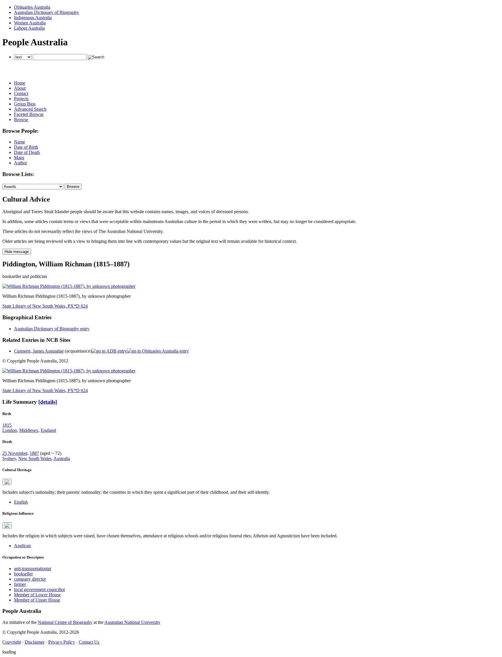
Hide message (17, 251)
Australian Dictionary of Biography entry (51, 328)
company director (30, 579)
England (48, 430)
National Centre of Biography (65, 622)
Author (20, 162)
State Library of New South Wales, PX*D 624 (45, 306)
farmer (20, 584)
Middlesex (28, 430)
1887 (34, 453)
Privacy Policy (61, 642)
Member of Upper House (37, 599)
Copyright (11, 642)
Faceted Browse (29, 114)
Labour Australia (29, 28)
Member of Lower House (37, 594)
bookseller (23, 573)
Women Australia (30, 22)
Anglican (22, 545)
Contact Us (89, 642)
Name (19, 141)
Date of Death (27, 152)
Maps (19, 157)
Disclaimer (34, 642)
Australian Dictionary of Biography (46, 12)
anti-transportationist (32, 568)
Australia (61, 458)
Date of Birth (26, 147)
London (9, 430)
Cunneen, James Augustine (39, 351)
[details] (47, 402)
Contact (21, 93)
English (21, 502)
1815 (7, 425)
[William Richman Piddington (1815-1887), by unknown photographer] (68, 286)
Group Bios (24, 103)
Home (19, 82)
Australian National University (132, 622)
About (20, 88)
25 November (14, 453)
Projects (21, 98)
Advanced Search (30, 109)
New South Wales (34, 458)
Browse (21, 119)
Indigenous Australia (33, 17)
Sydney (9, 458)
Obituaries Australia (32, 7)
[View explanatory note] (7, 482)
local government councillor (39, 589)
